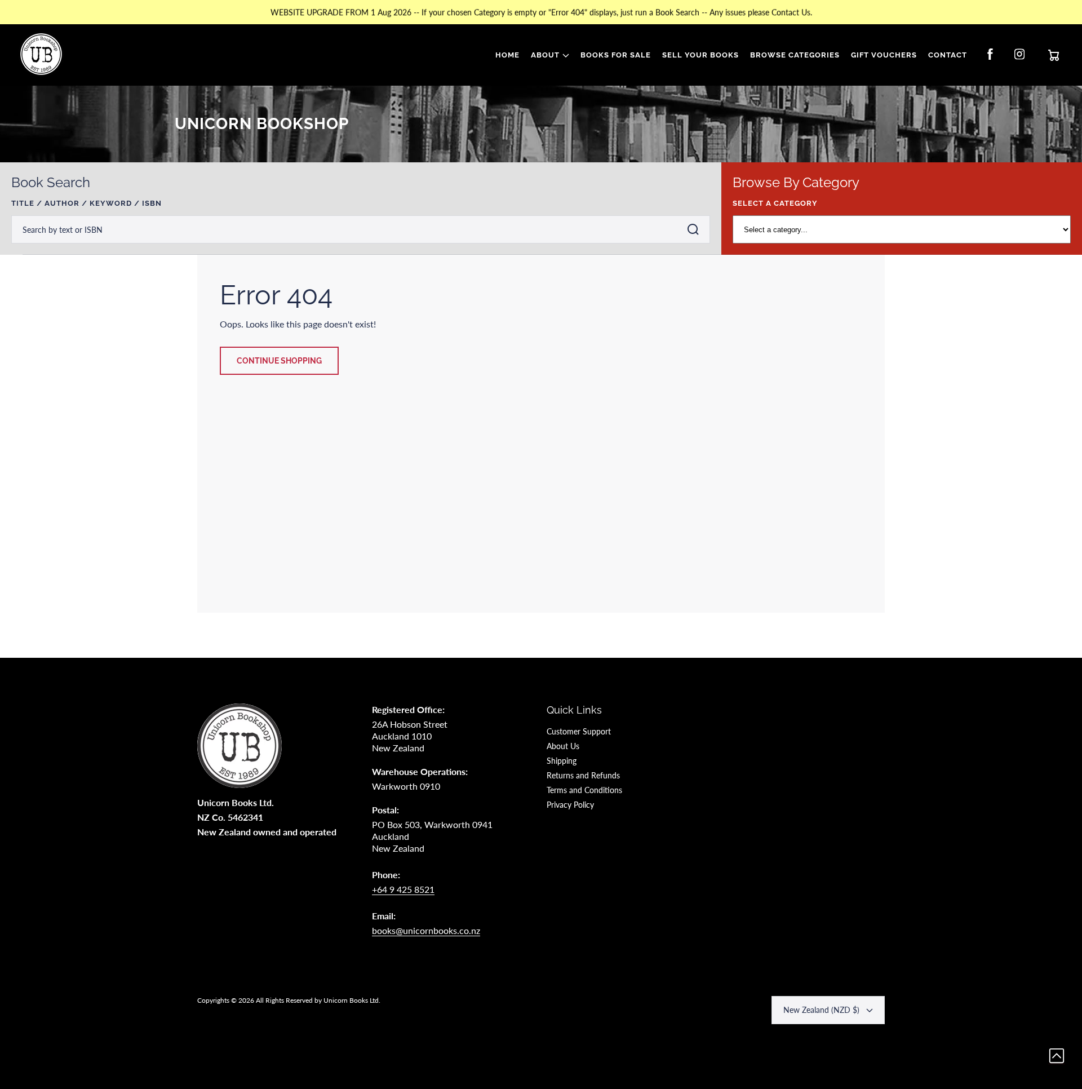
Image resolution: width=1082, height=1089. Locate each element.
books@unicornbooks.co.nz (426, 930)
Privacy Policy (570, 804)
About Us (563, 746)
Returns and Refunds (583, 775)
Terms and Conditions (584, 790)
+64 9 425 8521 (403, 889)
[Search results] (696, 229)
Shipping (562, 760)
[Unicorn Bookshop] (41, 55)
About (545, 55)
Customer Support (579, 731)
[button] (550, 55)
